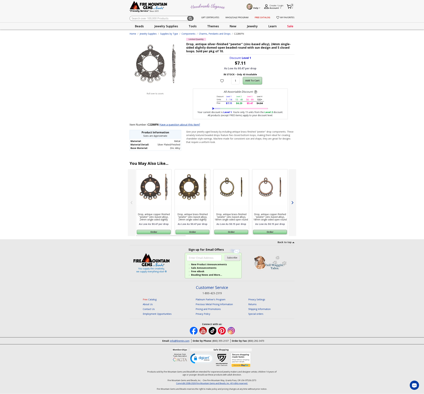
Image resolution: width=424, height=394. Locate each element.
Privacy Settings (256, 299)
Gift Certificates (210, 17)
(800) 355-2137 (220, 340)
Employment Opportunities (157, 313)
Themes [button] (213, 26)
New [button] (233, 26)
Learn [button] (272, 26)
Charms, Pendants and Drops (215, 33)
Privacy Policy (203, 313)
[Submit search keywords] (190, 18)
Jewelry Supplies (148, 33)
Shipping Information (259, 309)
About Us (148, 304)
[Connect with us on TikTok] (213, 330)
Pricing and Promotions (208, 309)
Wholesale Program (236, 17)
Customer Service (212, 287)
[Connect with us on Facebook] (194, 330)
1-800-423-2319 (212, 293)
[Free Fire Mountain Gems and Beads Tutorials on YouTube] (203, 330)
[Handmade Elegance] (208, 6)
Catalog (150, 299)
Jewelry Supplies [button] (166, 26)
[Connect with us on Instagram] (231, 330)
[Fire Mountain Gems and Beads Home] (148, 6)
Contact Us (149, 309)
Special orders (255, 313)
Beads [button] (139, 26)
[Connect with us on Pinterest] (222, 330)
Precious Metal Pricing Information (214, 304)
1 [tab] (137, 237)
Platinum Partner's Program (210, 299)
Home (133, 33)
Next (292, 202)
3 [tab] (240, 237)
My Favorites (287, 17)
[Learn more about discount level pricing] (255, 92)
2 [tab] (189, 237)
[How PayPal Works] (241, 360)
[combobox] (162, 18)
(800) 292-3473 (256, 340)
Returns (252, 304)
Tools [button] (193, 26)
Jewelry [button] (252, 26)
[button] (201, 358)
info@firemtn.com (179, 340)
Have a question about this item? (179, 124)
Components (188, 33)
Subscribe (232, 257)
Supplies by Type (169, 33)
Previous (131, 202)
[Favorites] (222, 81)
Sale (290, 26)
